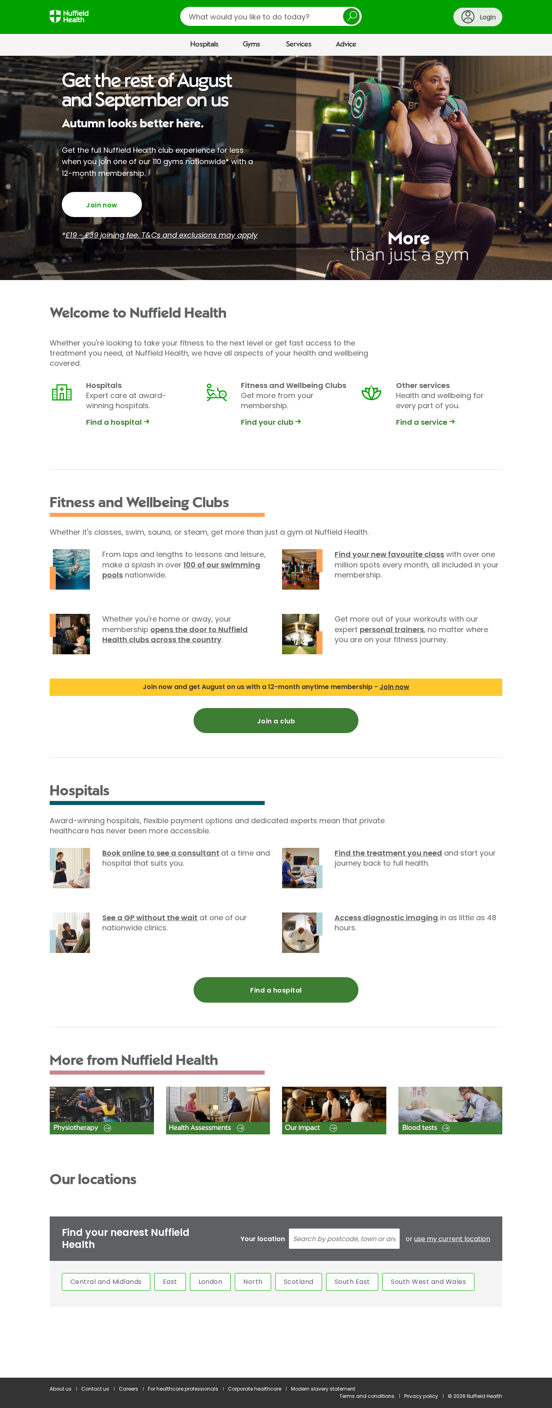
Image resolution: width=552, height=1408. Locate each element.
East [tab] (170, 1281)
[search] (271, 16)
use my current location (452, 1239)
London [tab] (210, 1281)
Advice (346, 44)
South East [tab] (352, 1281)
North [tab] (252, 1281)
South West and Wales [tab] (428, 1281)
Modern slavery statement (323, 1388)
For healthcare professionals (183, 1388)
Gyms (251, 44)
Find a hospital (275, 990)
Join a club (276, 721)
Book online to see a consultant (160, 853)
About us (61, 1388)
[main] (276, 717)
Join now (102, 205)
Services (299, 44)
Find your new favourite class (389, 554)
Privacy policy (421, 1396)
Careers (128, 1388)
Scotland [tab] (299, 1281)
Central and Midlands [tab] (106, 1281)
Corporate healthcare (254, 1388)
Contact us (95, 1388)
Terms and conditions (366, 1396)
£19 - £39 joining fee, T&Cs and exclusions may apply (161, 235)
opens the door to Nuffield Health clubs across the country (175, 634)
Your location (262, 1239)
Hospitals (204, 44)
